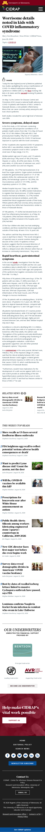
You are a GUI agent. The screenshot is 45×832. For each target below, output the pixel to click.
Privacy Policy (23, 816)
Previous (22, 393)
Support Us (14, 720)
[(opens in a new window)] (16, 2)
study (15, 262)
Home (22, 740)
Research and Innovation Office (14, 814)
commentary (11, 350)
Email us (22, 792)
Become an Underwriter (22, 686)
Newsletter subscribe (22, 763)
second (24, 93)
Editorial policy (22, 744)
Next (25, 393)
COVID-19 (12, 42)
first (29, 91)
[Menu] (41, 9)
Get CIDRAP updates (22, 830)
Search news (23, 749)
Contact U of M (34, 814)
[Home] (11, 8)
